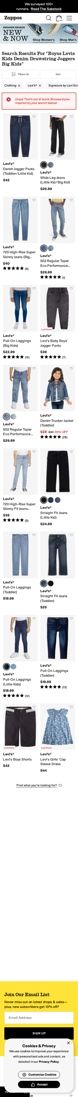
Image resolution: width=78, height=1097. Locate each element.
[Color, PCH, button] (57, 500)
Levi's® (32, 85)
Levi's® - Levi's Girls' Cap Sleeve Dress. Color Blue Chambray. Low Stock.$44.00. (57, 738)
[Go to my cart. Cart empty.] (59, 18)
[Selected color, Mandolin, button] (6, 666)
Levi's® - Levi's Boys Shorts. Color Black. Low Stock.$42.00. (20, 738)
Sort (58, 74)
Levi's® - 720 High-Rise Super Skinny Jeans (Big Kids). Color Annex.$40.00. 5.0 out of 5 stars (20, 238)
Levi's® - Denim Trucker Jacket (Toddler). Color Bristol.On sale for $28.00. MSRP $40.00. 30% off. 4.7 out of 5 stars (57, 404)
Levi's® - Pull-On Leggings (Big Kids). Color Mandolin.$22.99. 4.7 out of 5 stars (20, 322)
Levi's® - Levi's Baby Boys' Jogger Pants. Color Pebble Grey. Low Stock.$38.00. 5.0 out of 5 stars (57, 322)
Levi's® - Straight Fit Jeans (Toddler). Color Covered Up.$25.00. (57, 570)
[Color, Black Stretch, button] (50, 583)
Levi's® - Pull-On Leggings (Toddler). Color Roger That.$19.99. (20, 570)
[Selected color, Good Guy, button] (43, 248)
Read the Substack (46, 9)
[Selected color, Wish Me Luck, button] (43, 164)
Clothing (10, 85)
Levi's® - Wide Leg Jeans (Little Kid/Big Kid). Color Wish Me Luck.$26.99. (57, 152)
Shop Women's (43, 39)
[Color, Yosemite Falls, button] (50, 248)
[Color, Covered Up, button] (50, 500)
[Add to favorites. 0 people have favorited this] (34, 116)
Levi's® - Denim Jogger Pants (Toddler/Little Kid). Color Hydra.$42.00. (20, 152)
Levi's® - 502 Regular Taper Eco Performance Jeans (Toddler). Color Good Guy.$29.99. (20, 404)
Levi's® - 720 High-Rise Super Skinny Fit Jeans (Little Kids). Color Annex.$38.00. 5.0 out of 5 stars (20, 487)
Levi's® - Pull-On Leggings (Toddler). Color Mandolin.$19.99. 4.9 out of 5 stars (57, 656)
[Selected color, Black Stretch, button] (43, 500)
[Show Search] (48, 18)
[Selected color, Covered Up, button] (43, 583)
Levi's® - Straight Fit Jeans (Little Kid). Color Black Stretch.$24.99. (57, 487)
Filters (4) (23, 74)
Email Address (20, 1018)
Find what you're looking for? (36, 785)
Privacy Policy (49, 1062)
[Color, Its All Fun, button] (50, 164)
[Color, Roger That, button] (13, 666)
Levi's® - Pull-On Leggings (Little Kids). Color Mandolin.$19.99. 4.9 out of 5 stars (20, 656)
